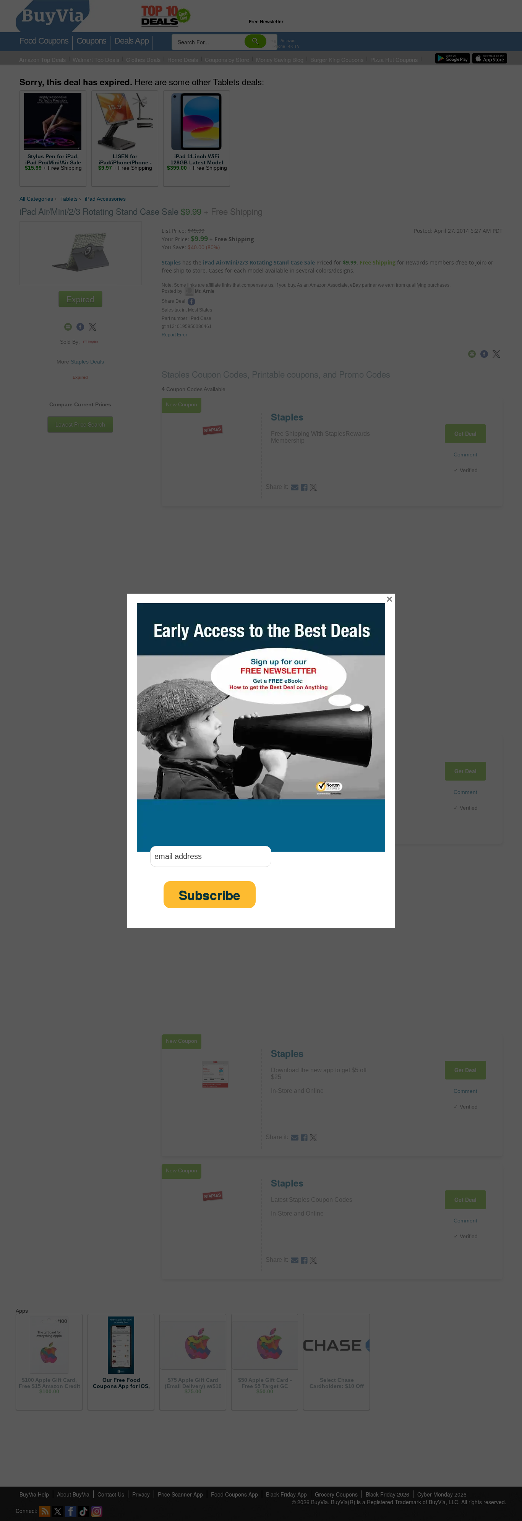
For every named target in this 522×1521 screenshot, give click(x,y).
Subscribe (209, 895)
